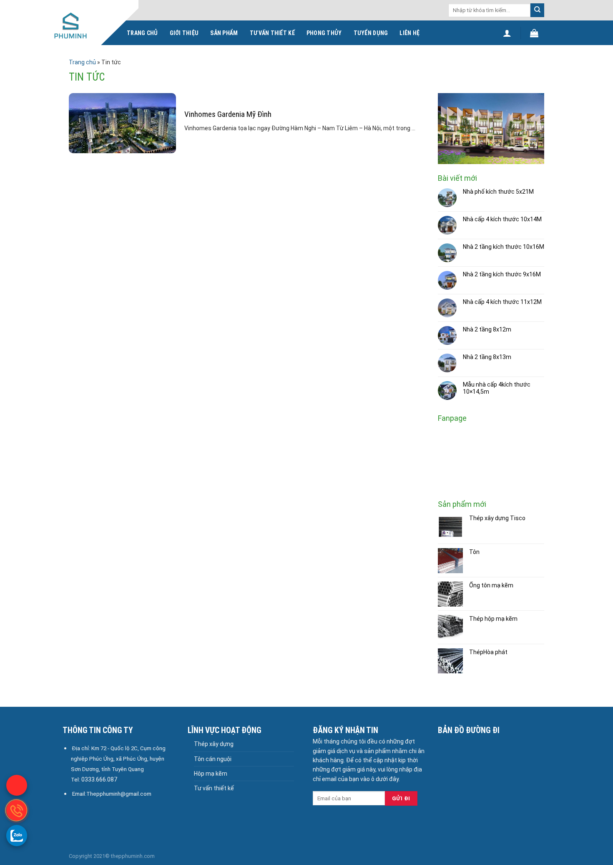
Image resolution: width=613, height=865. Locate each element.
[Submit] (537, 10)
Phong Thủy (324, 33)
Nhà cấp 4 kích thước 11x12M (502, 301)
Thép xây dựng (214, 744)
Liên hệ (409, 33)
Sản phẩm (224, 33)
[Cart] (534, 33)
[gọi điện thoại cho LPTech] (16, 810)
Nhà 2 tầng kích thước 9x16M (502, 274)
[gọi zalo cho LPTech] (16, 835)
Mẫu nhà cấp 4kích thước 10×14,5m (496, 388)
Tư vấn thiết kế (272, 33)
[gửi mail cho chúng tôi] (16, 785)
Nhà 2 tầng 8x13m (487, 357)
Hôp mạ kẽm (210, 773)
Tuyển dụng (371, 33)
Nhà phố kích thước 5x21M (498, 191)
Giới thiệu (184, 33)
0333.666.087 (99, 779)
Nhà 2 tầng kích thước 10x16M (503, 246)
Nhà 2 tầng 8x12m (487, 329)
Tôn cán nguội (212, 759)
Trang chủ (142, 33)
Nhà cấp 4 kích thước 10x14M (502, 219)
